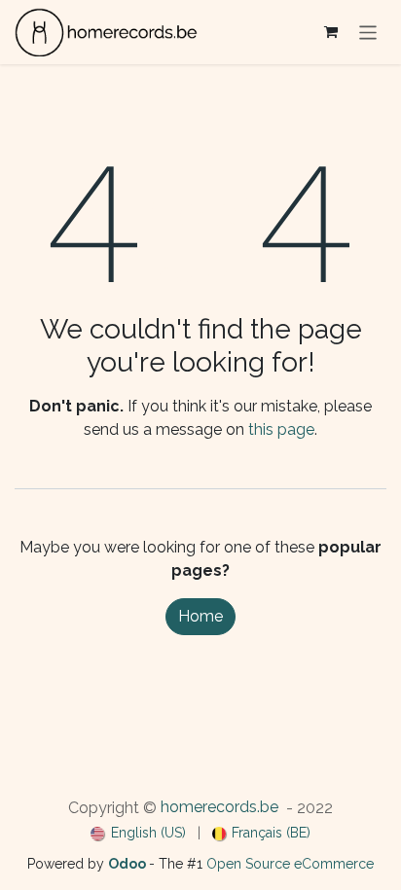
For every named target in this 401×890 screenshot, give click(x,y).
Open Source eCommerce (290, 864)
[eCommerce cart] (330, 32)
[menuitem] (138, 833)
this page (281, 429)
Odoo (128, 864)
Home (200, 616)
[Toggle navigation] (368, 32)
